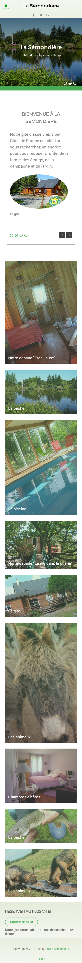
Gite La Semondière (56, 949)
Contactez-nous (21, 922)
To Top (41, 959)
